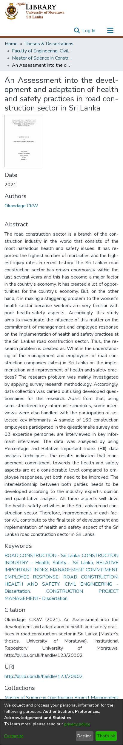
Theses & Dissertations (49, 44)
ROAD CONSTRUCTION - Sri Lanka (42, 555)
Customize (14, 736)
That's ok (106, 736)
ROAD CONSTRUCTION (90, 577)
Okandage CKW (21, 206)
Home (11, 44)
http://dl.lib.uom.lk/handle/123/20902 (43, 676)
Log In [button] (89, 30)
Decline (84, 736)
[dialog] (61, 722)
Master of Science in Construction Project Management (42, 58)
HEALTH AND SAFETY (31, 584)
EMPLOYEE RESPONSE (31, 577)
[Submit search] (77, 30)
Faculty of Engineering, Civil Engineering (42, 51)
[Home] (39, 11)
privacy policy (77, 724)
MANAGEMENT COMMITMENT (84, 570)
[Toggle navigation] (110, 30)
